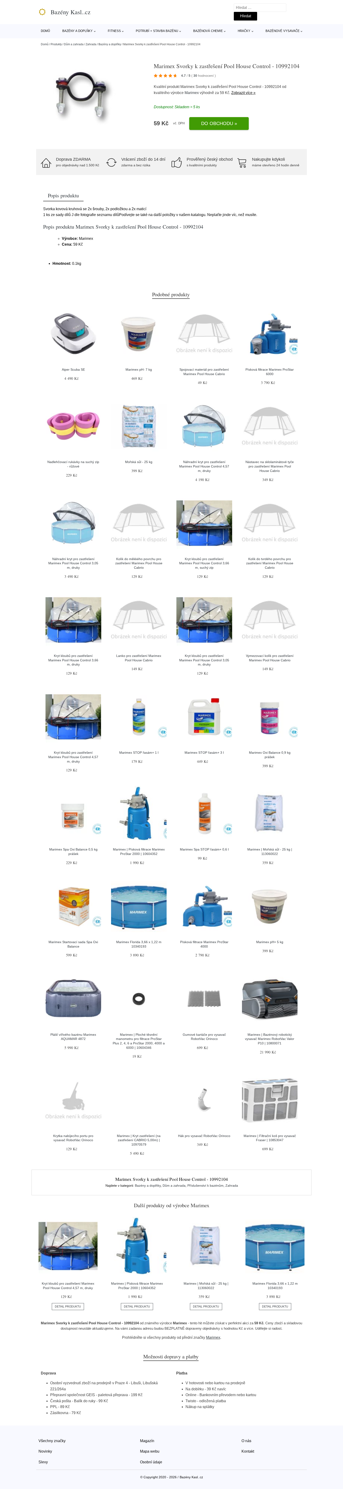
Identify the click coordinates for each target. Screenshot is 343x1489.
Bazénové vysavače (283, 31)
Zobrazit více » (243, 93)
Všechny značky (52, 1441)
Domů (45, 31)
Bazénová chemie (208, 31)
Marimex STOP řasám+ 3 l (204, 752)
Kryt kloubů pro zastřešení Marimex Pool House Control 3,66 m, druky (73, 660)
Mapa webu (149, 1451)
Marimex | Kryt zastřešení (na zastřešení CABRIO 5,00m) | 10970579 (139, 1140)
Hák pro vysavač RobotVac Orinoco (204, 1136)
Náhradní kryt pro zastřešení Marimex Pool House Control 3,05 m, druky (73, 563)
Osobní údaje (151, 1462)
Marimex (192, 93)
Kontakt (248, 1451)
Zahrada (91, 44)
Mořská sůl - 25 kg (138, 462)
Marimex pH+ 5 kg (269, 942)
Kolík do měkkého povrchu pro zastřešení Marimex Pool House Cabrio (138, 563)
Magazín (147, 1441)
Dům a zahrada (74, 44)
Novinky (45, 1451)
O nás (246, 1441)
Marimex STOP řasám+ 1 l (138, 752)
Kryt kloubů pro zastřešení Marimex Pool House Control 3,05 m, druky (204, 660)
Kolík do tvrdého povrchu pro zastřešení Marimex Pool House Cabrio (269, 563)
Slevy (43, 1462)
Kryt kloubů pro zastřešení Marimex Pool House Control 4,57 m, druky (73, 757)
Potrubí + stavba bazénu (157, 31)
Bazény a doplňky (77, 31)
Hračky (244, 31)
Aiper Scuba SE (73, 369)
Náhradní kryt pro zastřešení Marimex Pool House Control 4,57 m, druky (204, 466)
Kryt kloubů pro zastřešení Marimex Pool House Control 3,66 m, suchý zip (204, 563)
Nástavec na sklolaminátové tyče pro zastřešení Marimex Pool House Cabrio (269, 466)
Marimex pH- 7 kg (139, 369)
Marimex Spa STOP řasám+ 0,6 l (204, 849)
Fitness (114, 31)
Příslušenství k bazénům (205, 1185)
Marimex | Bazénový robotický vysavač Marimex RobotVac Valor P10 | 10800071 (269, 1039)
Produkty (56, 44)
